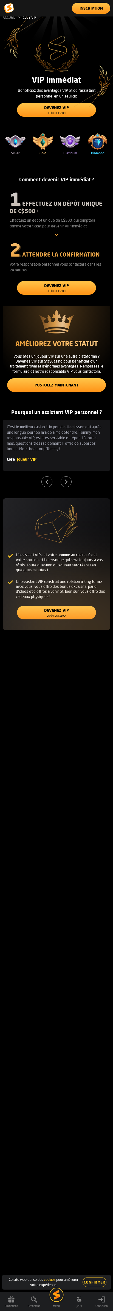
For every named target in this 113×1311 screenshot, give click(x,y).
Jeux (79, 1305)
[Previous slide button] (46, 481)
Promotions (11, 1305)
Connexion (101, 1305)
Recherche (34, 1305)
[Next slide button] (66, 481)
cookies (49, 1279)
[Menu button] (56, 1295)
